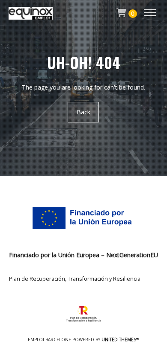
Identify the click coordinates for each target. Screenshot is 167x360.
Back (83, 112)
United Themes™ (120, 340)
